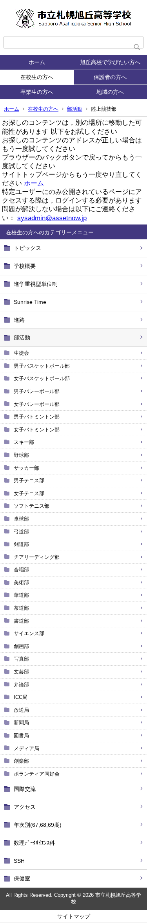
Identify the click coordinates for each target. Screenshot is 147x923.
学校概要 (25, 266)
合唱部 (21, 570)
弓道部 (21, 532)
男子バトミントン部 (37, 417)
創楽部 (21, 761)
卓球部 (21, 519)
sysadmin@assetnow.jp (52, 218)
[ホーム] (73, 18)
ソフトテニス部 (31, 506)
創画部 (21, 646)
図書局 (21, 735)
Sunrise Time (30, 302)
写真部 (21, 659)
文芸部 (21, 672)
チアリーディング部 (37, 557)
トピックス (27, 248)
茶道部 (21, 608)
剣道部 (21, 544)
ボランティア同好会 (37, 774)
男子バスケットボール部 (42, 366)
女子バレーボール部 (37, 404)
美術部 (21, 582)
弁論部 (21, 685)
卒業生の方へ (36, 92)
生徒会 (21, 353)
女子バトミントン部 (37, 430)
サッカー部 (26, 468)
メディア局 (26, 748)
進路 (19, 320)
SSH (19, 861)
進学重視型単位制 (36, 284)
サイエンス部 (29, 633)
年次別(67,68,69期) (38, 825)
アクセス (25, 807)
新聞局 (21, 722)
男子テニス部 (29, 480)
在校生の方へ (36, 77)
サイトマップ (73, 916)
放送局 (21, 710)
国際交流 (25, 789)
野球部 (21, 455)
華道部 (21, 595)
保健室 (22, 878)
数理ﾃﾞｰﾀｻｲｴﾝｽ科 (34, 843)
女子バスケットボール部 (42, 378)
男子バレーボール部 (37, 391)
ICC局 (20, 697)
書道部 (21, 621)
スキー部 (24, 442)
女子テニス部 (29, 493)
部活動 (74, 109)
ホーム (37, 62)
